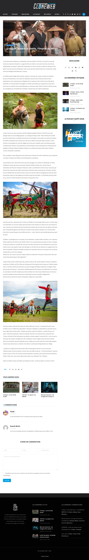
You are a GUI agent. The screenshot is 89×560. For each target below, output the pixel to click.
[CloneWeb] (44, 6)
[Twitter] (74, 52)
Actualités (10, 45)
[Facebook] (72, 52)
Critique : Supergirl (76, 529)
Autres (57, 14)
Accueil (5, 14)
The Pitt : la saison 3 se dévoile (29, 395)
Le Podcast (36, 14)
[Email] (77, 52)
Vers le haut (45, 556)
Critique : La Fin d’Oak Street (9, 395)
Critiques (15, 14)
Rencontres (25, 14)
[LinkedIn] (79, 52)
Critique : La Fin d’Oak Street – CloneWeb (72, 510)
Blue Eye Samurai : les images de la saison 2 (47, 395)
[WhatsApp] (82, 52)
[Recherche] (83, 14)
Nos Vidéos (47, 14)
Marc (10, 52)
